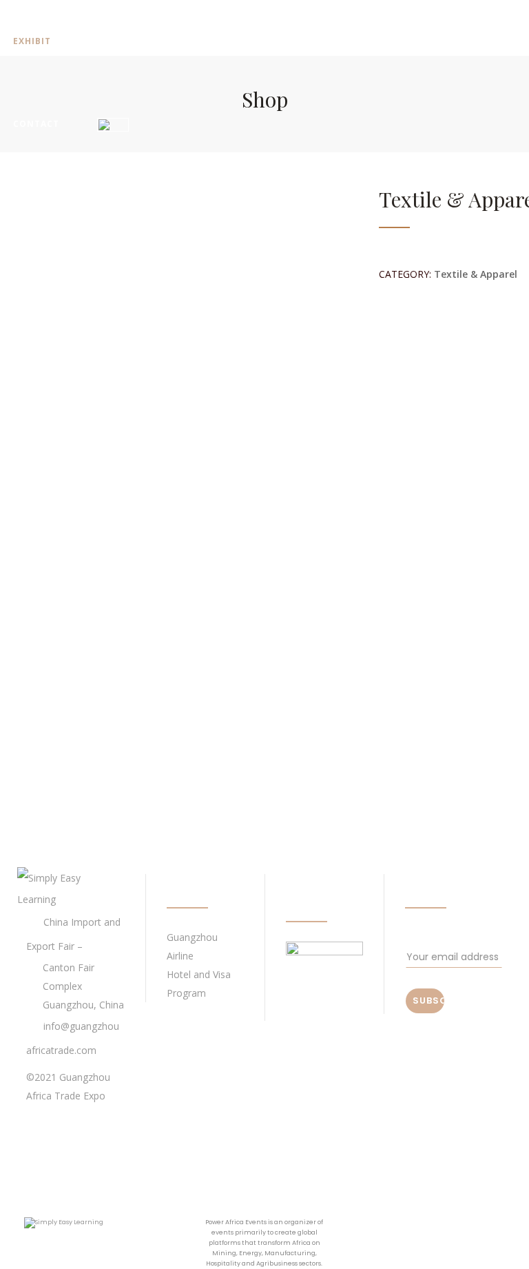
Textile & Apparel (475, 274)
